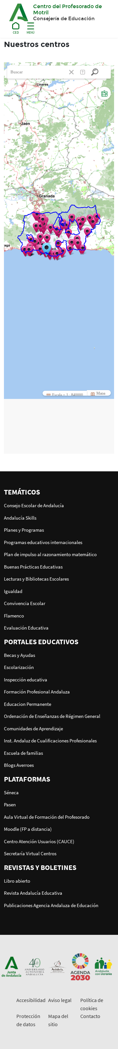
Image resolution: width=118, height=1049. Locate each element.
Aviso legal (59, 1000)
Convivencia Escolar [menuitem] (24, 603)
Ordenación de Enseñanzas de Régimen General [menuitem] (52, 716)
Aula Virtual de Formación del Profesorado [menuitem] (46, 817)
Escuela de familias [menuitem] (23, 753)
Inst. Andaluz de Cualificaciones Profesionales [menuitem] (50, 740)
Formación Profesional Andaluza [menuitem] (37, 692)
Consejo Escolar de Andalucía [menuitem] (34, 505)
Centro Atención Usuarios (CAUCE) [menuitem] (39, 841)
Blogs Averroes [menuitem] (19, 765)
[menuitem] (59, 492)
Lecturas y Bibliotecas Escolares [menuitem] (36, 579)
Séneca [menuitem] (11, 792)
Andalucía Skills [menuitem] (20, 518)
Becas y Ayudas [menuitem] (19, 655)
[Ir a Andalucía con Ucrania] (103, 966)
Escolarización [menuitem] (19, 667)
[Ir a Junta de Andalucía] (11, 966)
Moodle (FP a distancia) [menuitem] (28, 829)
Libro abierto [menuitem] (17, 881)
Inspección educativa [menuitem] (25, 680)
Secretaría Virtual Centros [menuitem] (30, 853)
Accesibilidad (31, 1000)
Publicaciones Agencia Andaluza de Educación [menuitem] (51, 905)
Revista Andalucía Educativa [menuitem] (33, 893)
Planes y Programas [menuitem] (24, 530)
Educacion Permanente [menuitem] (27, 704)
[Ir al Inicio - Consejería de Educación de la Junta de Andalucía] (16, 27)
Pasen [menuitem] (10, 804)
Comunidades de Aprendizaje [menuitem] (33, 728)
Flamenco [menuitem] (14, 616)
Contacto (90, 1016)
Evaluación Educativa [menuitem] (26, 628)
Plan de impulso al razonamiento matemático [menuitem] (50, 554)
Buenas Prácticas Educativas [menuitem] (33, 567)
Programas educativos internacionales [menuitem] (43, 542)
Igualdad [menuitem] (13, 591)
